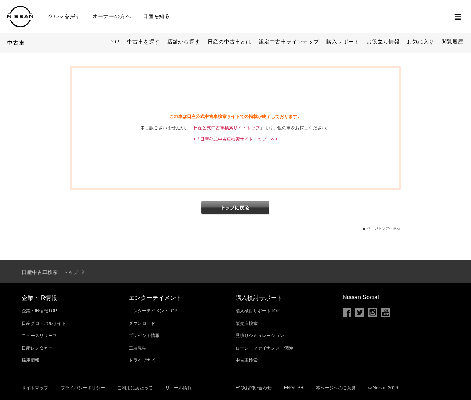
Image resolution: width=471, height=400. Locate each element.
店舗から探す (183, 42)
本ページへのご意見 (336, 387)
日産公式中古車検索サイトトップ (227, 127)
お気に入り (421, 42)
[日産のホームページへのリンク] (20, 24)
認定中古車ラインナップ (289, 42)
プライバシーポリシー (83, 387)
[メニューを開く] (458, 16)
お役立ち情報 (382, 42)
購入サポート (342, 42)
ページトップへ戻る (383, 228)
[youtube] (385, 312)
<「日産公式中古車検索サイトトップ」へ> (235, 139)
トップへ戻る (235, 208)
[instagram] (372, 312)
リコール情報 (178, 387)
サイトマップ (35, 387)
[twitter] (359, 312)
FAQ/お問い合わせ (254, 387)
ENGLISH (294, 387)
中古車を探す (143, 42)
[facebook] (347, 312)
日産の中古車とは (229, 42)
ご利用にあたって (135, 387)
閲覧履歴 (453, 42)
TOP (114, 42)
